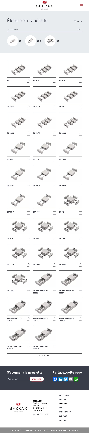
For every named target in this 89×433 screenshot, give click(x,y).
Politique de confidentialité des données (63, 430)
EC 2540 (10, 264)
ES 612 (9, 80)
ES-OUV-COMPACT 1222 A (66, 292)
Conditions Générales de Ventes (33, 430)
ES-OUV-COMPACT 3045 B (40, 347)
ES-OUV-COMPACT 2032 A (40, 319)
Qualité (62, 399)
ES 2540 (36, 107)
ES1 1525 (10, 186)
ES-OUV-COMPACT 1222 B (40, 292)
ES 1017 (36, 80)
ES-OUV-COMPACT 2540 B (66, 319)
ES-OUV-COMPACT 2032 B (14, 319)
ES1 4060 (36, 212)
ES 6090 (62, 133)
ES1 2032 (36, 186)
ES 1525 (62, 80)
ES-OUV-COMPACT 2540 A (14, 347)
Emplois (62, 420)
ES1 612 (10, 159)
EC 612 (61, 212)
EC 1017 (10, 238)
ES (20, 41)
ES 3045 (62, 107)
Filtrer (79, 21)
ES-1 (39, 41)
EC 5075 (10, 291)
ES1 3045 (10, 212)
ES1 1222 (62, 159)
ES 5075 (36, 133)
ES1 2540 (62, 186)
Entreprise (64, 395)
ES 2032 (10, 107)
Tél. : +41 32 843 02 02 (41, 414)
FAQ (60, 408)
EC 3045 (36, 264)
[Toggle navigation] (81, 5)
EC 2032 (62, 238)
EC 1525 (36, 238)
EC (58, 41)
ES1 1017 (36, 159)
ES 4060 (10, 133)
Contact (63, 416)
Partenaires (65, 412)
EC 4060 (62, 264)
